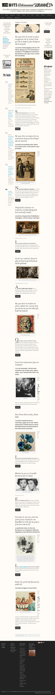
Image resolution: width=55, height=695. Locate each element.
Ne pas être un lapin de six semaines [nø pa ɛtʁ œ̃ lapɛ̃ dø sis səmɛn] (27, 138)
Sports (32, 15)
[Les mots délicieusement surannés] (27, 4)
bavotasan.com (50, 692)
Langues (24, 15)
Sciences (18, 15)
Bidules (6, 15)
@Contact (17, 17)
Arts (28, 15)
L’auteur (9, 85)
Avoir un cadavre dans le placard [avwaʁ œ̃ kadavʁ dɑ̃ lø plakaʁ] (26, 261)
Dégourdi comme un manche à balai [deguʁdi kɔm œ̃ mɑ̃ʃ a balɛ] (26, 209)
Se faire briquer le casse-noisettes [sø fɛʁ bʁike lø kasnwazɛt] (23, 683)
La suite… (18, 128)
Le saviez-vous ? (9, 17)
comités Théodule (23, 566)
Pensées (37, 15)
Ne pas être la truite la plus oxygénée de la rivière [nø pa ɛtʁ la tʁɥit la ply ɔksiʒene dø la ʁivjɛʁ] (23, 653)
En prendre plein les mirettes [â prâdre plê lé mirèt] (10, 172)
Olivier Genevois (8, 691)
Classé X (2, 17)
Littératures (12, 15)
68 (29, 635)
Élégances (43, 15)
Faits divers (49, 15)
